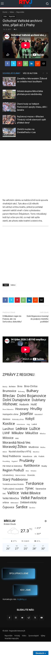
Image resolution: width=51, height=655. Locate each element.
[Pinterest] (19, 63)
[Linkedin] (31, 63)
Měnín (5, 452)
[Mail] (22, 617)
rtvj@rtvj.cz (21, 599)
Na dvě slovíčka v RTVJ (20, 451)
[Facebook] (7, 63)
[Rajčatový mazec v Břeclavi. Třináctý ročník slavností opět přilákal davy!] (9, 119)
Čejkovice (8, 507)
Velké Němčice (11, 498)
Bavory (5, 386)
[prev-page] (43, 73)
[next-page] (47, 73)
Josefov (26, 413)
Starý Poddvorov (15, 479)
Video (12, 12)
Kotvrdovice (21, 424)
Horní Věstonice (8, 409)
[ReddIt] (37, 63)
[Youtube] (41, 617)
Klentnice (6, 419)
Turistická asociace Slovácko (13, 484)
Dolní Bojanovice (31, 395)
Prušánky (26, 460)
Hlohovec (10, 404)
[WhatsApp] (25, 63)
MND (17, 438)
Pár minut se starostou (12, 466)
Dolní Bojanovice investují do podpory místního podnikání (37, 319)
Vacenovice (41, 488)
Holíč (34, 404)
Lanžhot (8, 428)
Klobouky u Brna (18, 419)
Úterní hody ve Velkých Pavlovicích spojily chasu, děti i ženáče (32, 107)
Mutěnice (34, 447)
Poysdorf (15, 461)
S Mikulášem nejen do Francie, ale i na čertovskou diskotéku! (12, 319)
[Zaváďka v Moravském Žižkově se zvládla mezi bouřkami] (9, 81)
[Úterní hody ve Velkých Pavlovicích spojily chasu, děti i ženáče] (9, 107)
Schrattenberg (8, 475)
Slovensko (31, 475)
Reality (44, 466)
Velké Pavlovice (33, 497)
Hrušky (36, 408)
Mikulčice (31, 433)
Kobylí (29, 418)
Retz (27, 471)
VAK (4, 494)
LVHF (6, 432)
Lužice (34, 428)
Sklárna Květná (20, 475)
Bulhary (32, 390)
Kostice (9, 423)
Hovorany (21, 408)
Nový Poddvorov (12, 456)
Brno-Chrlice (30, 386)
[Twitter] (13, 63)
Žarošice (32, 508)
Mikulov (18, 432)
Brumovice (9, 391)
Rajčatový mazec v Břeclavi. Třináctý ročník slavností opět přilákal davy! (31, 119)
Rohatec (33, 471)
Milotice (43, 434)
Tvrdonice (35, 483)
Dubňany (38, 399)
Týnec (29, 488)
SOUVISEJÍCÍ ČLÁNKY (11, 73)
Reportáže (20, 12)
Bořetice (12, 386)
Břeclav (9, 395)
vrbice (6, 502)
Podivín (41, 456)
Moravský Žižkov (15, 446)
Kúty (28, 424)
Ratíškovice (32, 465)
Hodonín (24, 404)
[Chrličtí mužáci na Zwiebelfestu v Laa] (9, 132)
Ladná (34, 424)
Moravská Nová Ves (16, 442)
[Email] (43, 63)
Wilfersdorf (14, 503)
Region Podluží (13, 470)
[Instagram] (15, 617)
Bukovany (21, 391)
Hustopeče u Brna (10, 414)
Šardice (21, 506)
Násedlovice (27, 456)
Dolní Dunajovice (16, 399)
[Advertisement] (25, 170)
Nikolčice (36, 452)
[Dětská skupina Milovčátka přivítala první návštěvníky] (9, 94)
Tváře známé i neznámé (13, 488)
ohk (35, 456)
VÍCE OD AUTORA (30, 73)
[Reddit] (28, 617)
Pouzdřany (6, 461)
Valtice (13, 285)
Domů (5, 12)
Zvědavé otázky (28, 502)
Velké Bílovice (30, 493)
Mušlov (42, 447)
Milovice (8, 437)
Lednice (21, 428)
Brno (19, 386)
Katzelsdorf (38, 414)
